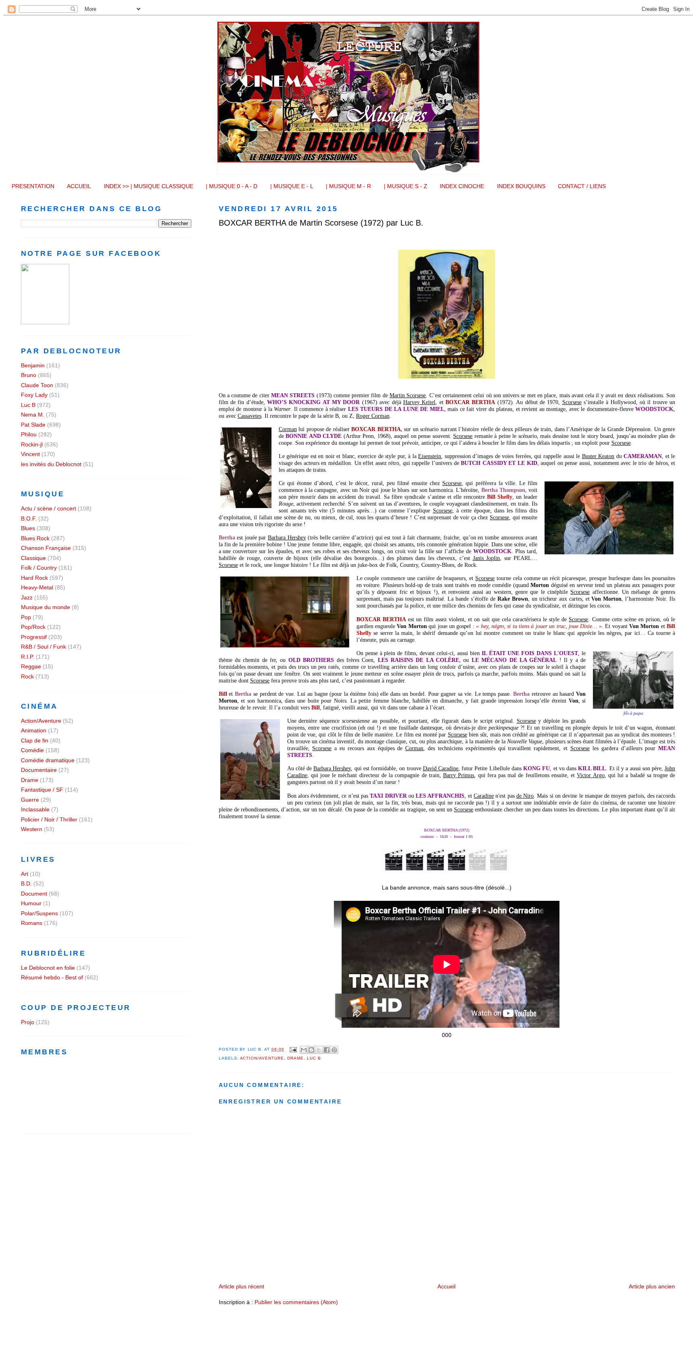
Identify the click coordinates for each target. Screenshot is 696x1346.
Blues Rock (35, 538)
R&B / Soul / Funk (43, 646)
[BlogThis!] (311, 1050)
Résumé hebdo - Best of (52, 977)
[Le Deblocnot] (45, 322)
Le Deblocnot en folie (48, 967)
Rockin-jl (32, 444)
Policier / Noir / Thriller (49, 819)
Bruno (28, 375)
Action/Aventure (262, 1058)
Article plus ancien (652, 1286)
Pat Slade (33, 424)
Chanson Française (46, 548)
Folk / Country (39, 567)
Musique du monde (45, 607)
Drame (295, 1058)
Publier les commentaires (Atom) (296, 1302)
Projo (27, 1022)
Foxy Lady (34, 395)
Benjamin (33, 365)
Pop (26, 617)
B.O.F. (29, 518)
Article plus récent (241, 1286)
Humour (31, 903)
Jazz (27, 597)
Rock (27, 676)
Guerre (30, 799)
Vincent (30, 454)
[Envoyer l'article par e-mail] (293, 1049)
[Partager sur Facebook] (327, 1050)
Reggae (31, 666)
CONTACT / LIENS (582, 186)
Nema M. (32, 414)
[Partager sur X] (319, 1050)
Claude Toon (37, 385)
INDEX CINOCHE (462, 186)
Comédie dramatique (48, 760)
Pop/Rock (33, 627)
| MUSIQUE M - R (348, 186)
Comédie (32, 750)
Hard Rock (34, 577)
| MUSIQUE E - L (291, 186)
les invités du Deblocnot (51, 464)
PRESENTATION (33, 186)
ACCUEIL (79, 186)
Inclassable (35, 809)
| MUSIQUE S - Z (405, 186)
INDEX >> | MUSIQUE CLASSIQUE (148, 186)
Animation (33, 730)
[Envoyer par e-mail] (304, 1050)
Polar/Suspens (39, 913)
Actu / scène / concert (48, 508)
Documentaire (39, 770)
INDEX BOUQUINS (521, 186)
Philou (29, 434)
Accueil (446, 1286)
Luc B (314, 1058)
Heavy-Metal (37, 587)
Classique (33, 558)
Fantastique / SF (42, 789)
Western (31, 829)
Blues (28, 528)
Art (24, 874)
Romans (31, 923)
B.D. (26, 883)
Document (34, 893)
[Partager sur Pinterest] (334, 1050)
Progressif (34, 637)
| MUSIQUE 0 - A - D (231, 186)
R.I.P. (27, 656)
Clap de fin (34, 740)
